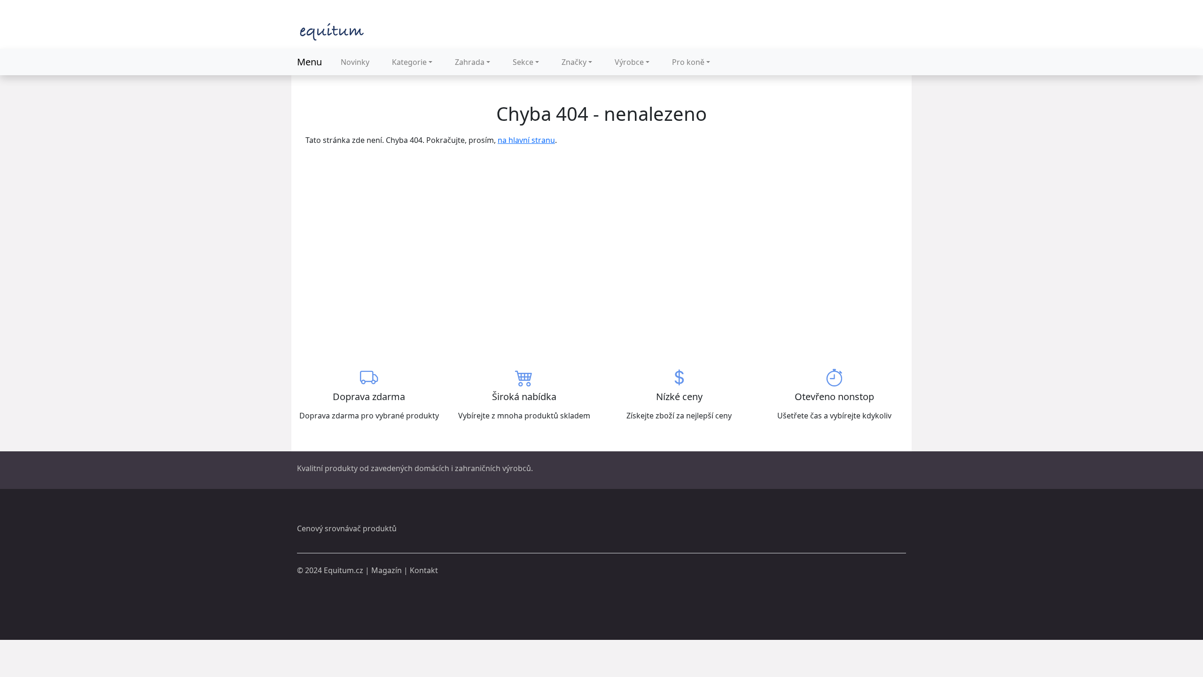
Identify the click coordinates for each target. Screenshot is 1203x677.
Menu (309, 61)
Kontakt (424, 570)
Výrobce (629, 62)
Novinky (355, 62)
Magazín (386, 570)
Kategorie (409, 62)
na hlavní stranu (526, 140)
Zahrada (469, 62)
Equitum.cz (343, 570)
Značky (574, 62)
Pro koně (688, 62)
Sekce (523, 62)
